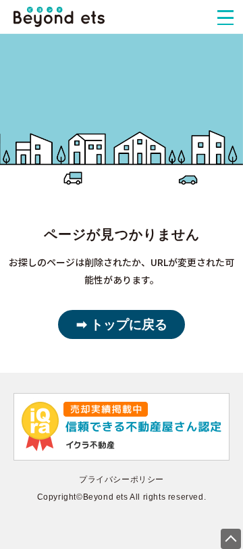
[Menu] (225, 17)
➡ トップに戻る (121, 324)
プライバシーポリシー (121, 479)
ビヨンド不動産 (59, 17)
